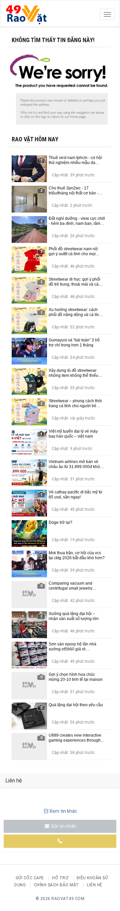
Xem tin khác (63, 811)
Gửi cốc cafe (30, 878)
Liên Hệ (94, 885)
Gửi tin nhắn (63, 826)
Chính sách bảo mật (56, 885)
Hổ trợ (60, 878)
